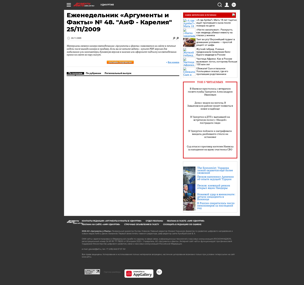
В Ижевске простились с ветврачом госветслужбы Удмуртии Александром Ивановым (210, 91)
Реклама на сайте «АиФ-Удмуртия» (101, 224)
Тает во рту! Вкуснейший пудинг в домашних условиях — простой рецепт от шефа (215, 42)
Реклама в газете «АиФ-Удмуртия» (186, 221)
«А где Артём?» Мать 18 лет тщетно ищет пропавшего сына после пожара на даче (216, 23)
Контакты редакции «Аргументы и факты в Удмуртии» (112, 221)
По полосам (75, 73)
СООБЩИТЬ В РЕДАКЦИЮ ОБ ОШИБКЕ (182, 224)
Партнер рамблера (112, 272)
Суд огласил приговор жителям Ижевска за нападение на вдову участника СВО (210, 148)
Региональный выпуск (118, 73)
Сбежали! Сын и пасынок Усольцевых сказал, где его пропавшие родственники (212, 71)
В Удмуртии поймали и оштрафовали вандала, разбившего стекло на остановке (210, 133)
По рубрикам (93, 73)
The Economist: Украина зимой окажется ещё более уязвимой (215, 170)
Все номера (173, 62)
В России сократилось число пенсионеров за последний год (216, 205)
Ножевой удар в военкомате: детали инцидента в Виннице (216, 196)
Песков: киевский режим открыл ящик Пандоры (213, 186)
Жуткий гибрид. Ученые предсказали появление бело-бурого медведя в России (213, 52)
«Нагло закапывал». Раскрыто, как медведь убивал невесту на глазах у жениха (214, 32)
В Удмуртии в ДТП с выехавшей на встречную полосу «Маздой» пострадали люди (210, 119)
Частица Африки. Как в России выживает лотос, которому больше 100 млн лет (216, 61)
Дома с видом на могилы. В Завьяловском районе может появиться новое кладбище (210, 105)
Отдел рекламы (154, 221)
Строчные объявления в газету (141, 224)
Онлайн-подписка (120, 62)
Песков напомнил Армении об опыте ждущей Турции (215, 177)
